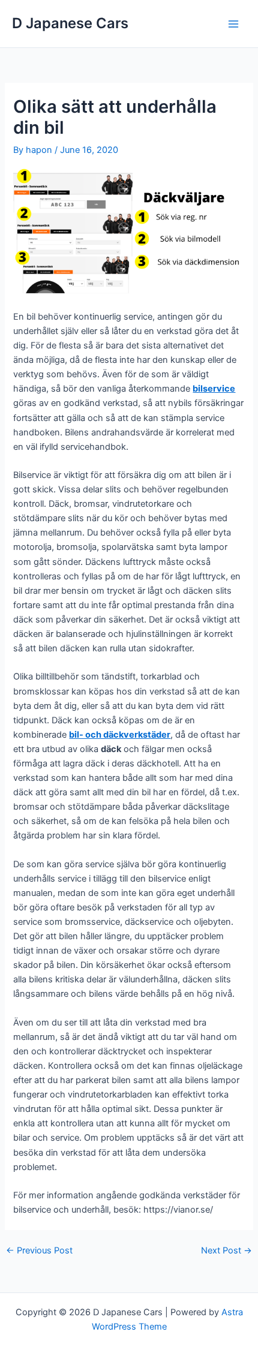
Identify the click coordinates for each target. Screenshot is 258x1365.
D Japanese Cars (70, 23)
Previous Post (39, 1250)
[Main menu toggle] (233, 24)
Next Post (226, 1250)
